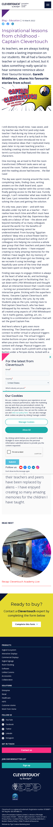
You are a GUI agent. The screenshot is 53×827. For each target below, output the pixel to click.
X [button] (50, 357)
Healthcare (6, 698)
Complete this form (25, 624)
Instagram (9, 738)
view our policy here (20, 412)
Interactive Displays (9, 653)
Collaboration (7, 680)
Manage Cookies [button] (26, 422)
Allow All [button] (27, 430)
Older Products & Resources (29, 821)
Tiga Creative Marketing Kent (20, 824)
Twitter (8, 729)
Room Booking (8, 665)
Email (8, 369)
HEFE (4, 701)
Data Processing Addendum (34, 819)
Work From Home (9, 709)
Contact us (26, 750)
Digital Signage (8, 661)
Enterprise (6, 690)
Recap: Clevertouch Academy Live (21, 581)
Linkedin (8, 733)
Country (9, 379)
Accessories (6, 676)
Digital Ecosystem (9, 650)
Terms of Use (40, 817)
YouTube (9, 720)
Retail (4, 694)
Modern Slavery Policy (9, 821)
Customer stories (9, 705)
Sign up (26, 765)
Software (5, 668)
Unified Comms (8, 672)
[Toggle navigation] (47, 4)
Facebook (9, 724)
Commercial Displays (10, 657)
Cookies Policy (18, 819)
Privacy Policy (6, 819)
